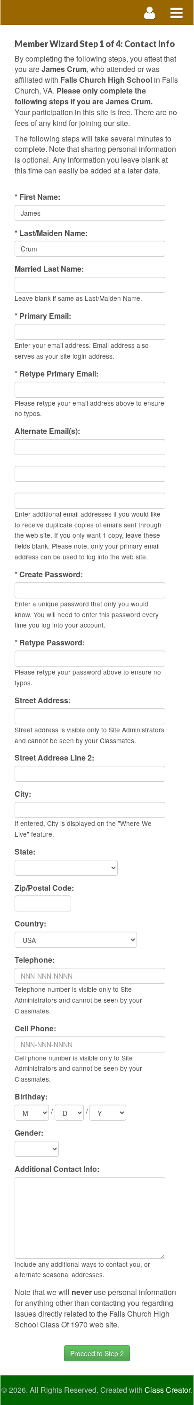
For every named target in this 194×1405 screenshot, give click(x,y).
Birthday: (31, 1096)
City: (23, 794)
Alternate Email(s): (47, 431)
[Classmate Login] (149, 12)
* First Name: (37, 197)
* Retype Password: (50, 642)
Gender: (29, 1133)
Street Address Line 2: (54, 758)
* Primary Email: (43, 316)
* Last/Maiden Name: (51, 233)
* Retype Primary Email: (56, 374)
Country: (30, 923)
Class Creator (168, 1390)
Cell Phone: (35, 1028)
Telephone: (35, 960)
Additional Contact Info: (57, 1169)
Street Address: (43, 700)
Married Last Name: (49, 269)
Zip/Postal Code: (44, 888)
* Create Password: (49, 574)
